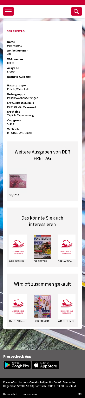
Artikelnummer (17, 50)
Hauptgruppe (16, 85)
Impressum (30, 394)
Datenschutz (11, 394)
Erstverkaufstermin (20, 103)
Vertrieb (13, 129)
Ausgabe (13, 68)
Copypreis (14, 120)
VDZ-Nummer (16, 59)
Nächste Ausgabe (19, 77)
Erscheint (13, 111)
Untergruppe (16, 94)
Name (11, 42)
